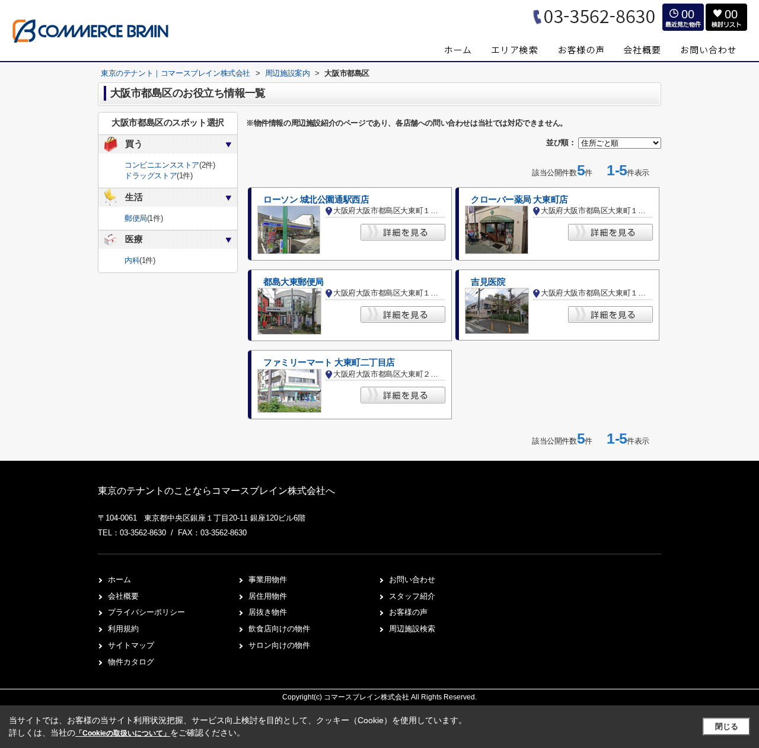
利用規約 (123, 628)
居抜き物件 (267, 612)
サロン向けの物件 (279, 645)
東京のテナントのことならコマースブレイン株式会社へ (216, 491)
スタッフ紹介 (412, 596)
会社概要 (123, 596)
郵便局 (136, 218)
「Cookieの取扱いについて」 (122, 733)
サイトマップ (131, 645)
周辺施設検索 (412, 628)
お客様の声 (408, 612)
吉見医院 (488, 282)
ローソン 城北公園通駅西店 (316, 199)
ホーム (119, 579)
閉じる (726, 726)
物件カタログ (131, 661)
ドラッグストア (151, 175)
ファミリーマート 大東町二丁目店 (329, 362)
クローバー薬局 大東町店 (519, 199)
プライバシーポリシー (146, 612)
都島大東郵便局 (293, 282)
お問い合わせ (412, 579)
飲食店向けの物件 (279, 628)
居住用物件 (267, 596)
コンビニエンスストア (162, 164)
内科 (132, 260)
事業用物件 (267, 579)
